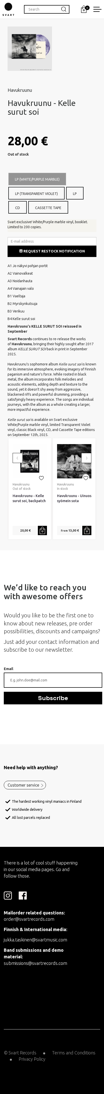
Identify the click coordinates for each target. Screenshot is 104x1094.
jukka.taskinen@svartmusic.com (35, 939)
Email (8, 669)
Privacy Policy (32, 1058)
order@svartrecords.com (29, 919)
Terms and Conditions (73, 1052)
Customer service (23, 785)
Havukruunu (20, 90)
